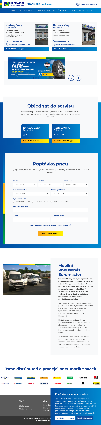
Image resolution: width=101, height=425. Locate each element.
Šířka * (15, 181)
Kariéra (81, 10)
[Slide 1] (33, 78)
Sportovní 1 (30, 135)
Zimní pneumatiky (22, 201)
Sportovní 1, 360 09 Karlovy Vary (16, 31)
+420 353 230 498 (15, 41)
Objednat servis (31, 141)
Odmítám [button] (71, 418)
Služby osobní (29, 10)
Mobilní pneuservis (60, 10)
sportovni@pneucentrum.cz (19, 44)
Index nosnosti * (20, 190)
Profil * (41, 181)
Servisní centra (13, 10)
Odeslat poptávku (48, 234)
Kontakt (90, 10)
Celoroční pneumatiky (61, 201)
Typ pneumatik (19, 199)
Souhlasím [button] (60, 418)
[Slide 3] (38, 78)
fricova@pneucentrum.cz (65, 44)
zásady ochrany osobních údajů (57, 225)
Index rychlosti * (58, 190)
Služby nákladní (44, 10)
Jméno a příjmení (20, 206)
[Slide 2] (36, 78)
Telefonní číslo (57, 216)
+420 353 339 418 (88, 4)
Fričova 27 (60, 135)
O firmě (73, 10)
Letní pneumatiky (41, 201)
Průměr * (68, 181)
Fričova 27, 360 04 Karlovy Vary (64, 31)
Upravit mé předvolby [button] (84, 418)
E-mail (15, 216)
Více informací (13, 49)
